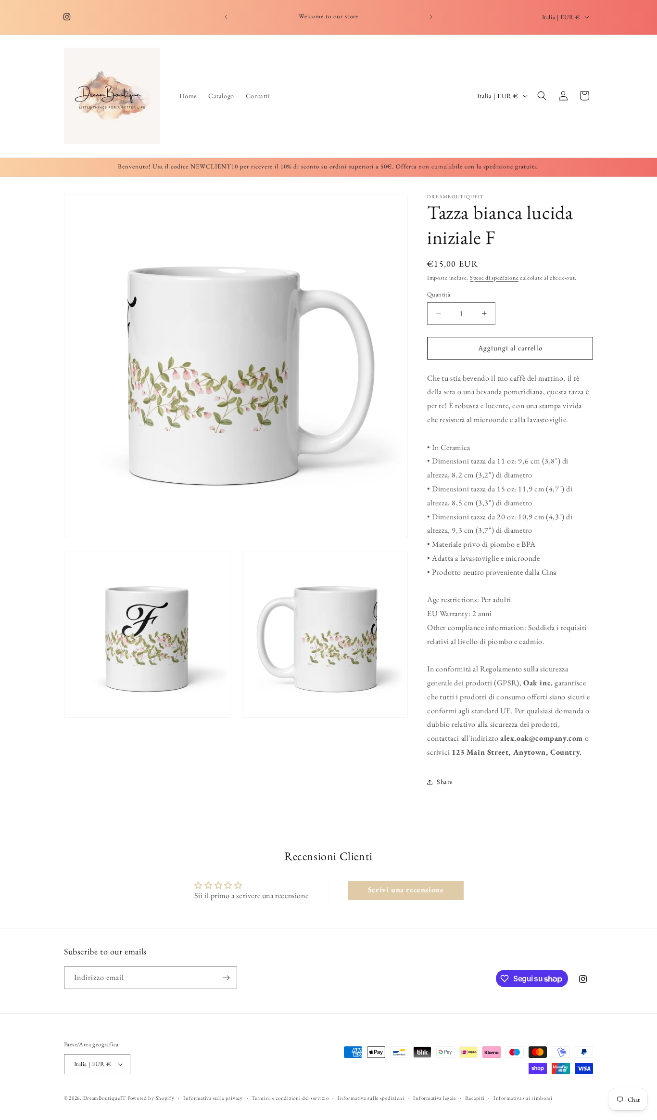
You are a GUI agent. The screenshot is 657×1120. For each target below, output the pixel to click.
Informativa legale (434, 1097)
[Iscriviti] (226, 977)
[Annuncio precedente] (226, 17)
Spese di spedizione (494, 278)
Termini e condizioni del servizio (290, 1097)
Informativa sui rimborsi (523, 1097)
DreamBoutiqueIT (104, 1097)
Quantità (438, 294)
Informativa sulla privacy (213, 1097)
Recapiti (475, 1097)
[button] (542, 95)
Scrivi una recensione (406, 890)
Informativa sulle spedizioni (371, 1097)
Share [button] (445, 782)
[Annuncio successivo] (431, 17)
